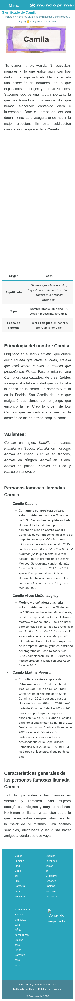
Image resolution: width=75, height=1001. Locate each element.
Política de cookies (23, 989)
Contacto (20, 886)
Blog (17, 866)
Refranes (51, 881)
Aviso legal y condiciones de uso (37, 984)
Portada (9, 16)
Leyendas (51, 860)
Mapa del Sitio (18, 876)
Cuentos (50, 855)
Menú (13, 5)
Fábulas (19, 914)
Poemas (50, 886)
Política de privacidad (50, 989)
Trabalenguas (22, 909)
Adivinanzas (22, 934)
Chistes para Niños (19, 945)
